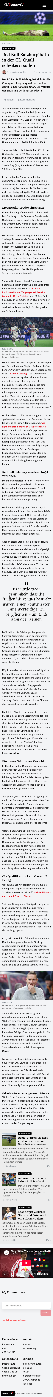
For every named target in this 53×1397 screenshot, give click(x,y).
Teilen (10, 99)
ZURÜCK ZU (6, 1393)
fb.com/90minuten (32, 1363)
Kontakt (27, 1344)
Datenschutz (8, 1363)
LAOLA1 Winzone (31, 1379)
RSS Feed (27, 1383)
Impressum (8, 1344)
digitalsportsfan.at (32, 1375)
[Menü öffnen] (44, 5)
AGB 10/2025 (8, 1352)
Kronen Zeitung (18, 373)
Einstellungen (9, 1375)
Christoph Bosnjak (14, 72)
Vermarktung (29, 1348)
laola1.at (27, 1367)
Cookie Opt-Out (10, 1371)
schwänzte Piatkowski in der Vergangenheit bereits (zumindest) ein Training (23, 292)
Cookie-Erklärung (11, 1367)
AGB (4, 1348)
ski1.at (26, 1371)
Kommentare (27, 99)
